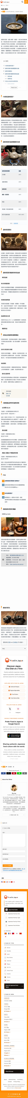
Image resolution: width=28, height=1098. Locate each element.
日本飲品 (15, 642)
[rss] (17, 1094)
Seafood (8, 960)
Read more (14, 87)
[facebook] (8, 1094)
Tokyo (6, 1017)
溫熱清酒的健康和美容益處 (12, 74)
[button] (3, 773)
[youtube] (16, 1094)
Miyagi (7, 1009)
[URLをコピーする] (24, 773)
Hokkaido (8, 1000)
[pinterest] (14, 1094)
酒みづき (8, 393)
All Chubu (6, 1032)
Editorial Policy (12, 1079)
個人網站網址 (5, 859)
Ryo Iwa (14, 793)
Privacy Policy (17, 1081)
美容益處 (10, 76)
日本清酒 (10, 766)
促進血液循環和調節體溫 (11, 81)
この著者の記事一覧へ (14, 815)
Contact (10, 1081)
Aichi (6, 1027)
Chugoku (6, 1053)
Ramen (7, 947)
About (5, 1079)
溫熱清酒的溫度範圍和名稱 (12, 68)
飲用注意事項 (11, 84)
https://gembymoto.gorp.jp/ (16, 564)
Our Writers (20, 1079)
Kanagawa (8, 1019)
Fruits (7, 980)
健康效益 (10, 78)
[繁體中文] (13, 933)
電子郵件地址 (6, 854)
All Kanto (6, 1021)
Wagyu (7, 964)
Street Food (9, 970)
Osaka (6, 1038)
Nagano (7, 1029)
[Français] (9, 933)
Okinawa (7, 1063)
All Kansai (6, 1042)
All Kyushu (6, 1065)
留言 (4, 832)
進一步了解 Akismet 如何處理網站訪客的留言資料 (14, 869)
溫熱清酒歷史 (8, 71)
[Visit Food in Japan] (14, 660)
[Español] (5, 933)
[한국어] (16, 933)
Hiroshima (7, 1048)
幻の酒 (8, 395)
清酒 (9, 642)
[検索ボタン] (22, 2)
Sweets (8, 973)
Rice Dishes (9, 957)
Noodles (8, 951)
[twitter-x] (10, 1094)
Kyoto (6, 1040)
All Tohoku (6, 1011)
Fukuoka (7, 1061)
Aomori (7, 1006)
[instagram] (12, 1094)
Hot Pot (8, 967)
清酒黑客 (16, 223)
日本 (4, 11)
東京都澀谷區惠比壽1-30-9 (17, 555)
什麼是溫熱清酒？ (9, 65)
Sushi (7, 954)
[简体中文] (20, 933)
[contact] (19, 1094)
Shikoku (6, 1055)
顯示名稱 (5, 849)
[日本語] (5, 936)
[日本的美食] (5, 2)
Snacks (7, 977)
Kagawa (7, 1050)
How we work (18, 1087)
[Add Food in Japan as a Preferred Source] (14, 736)
